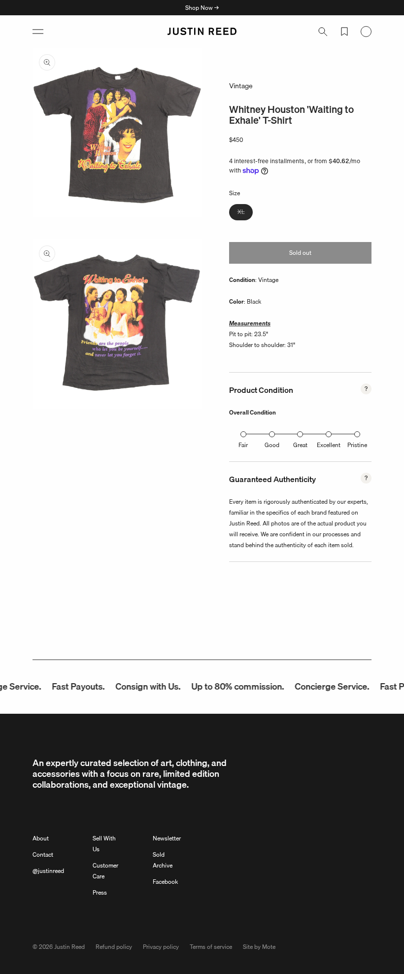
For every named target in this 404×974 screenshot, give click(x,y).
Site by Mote (259, 946)
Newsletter (167, 838)
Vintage (241, 85)
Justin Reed (69, 946)
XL (245, 213)
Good (272, 445)
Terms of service (211, 946)
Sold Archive (162, 860)
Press (100, 892)
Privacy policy (161, 946)
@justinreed (48, 870)
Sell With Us (104, 844)
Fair (243, 445)
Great (300, 445)
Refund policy (114, 946)
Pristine (357, 445)
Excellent (328, 445)
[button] (38, 31)
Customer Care (105, 871)
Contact (43, 854)
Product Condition (261, 389)
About (41, 838)
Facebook (165, 881)
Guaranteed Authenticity (272, 479)
